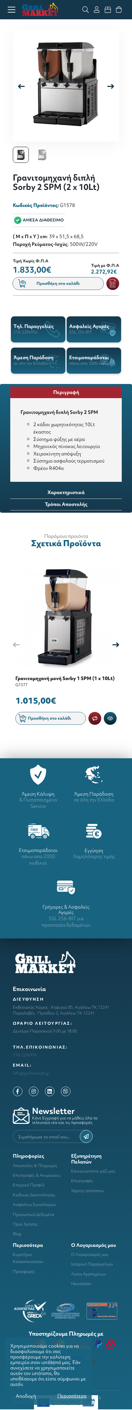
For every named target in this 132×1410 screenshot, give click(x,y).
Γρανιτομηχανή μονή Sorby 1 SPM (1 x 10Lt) (65, 678)
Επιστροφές (82, 1180)
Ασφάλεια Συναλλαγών (34, 1204)
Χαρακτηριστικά (66, 492)
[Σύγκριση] (94, 718)
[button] (110, 85)
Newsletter (81, 1283)
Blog (17, 1234)
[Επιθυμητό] (112, 283)
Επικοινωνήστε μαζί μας (93, 1171)
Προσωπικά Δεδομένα (33, 1214)
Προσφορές (24, 1271)
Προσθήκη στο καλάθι (58, 283)
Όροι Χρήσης (25, 1224)
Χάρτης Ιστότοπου (87, 1190)
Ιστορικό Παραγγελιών (92, 1264)
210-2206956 (25, 1055)
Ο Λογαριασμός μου (89, 1254)
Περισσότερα (72, 1395)
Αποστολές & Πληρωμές (35, 1165)
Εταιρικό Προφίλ (29, 1185)
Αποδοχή (26, 1396)
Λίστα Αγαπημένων (88, 1274)
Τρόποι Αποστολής (66, 504)
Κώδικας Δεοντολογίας (34, 1195)
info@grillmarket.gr (31, 1073)
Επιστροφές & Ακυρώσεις (37, 1175)
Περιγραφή (66, 392)
